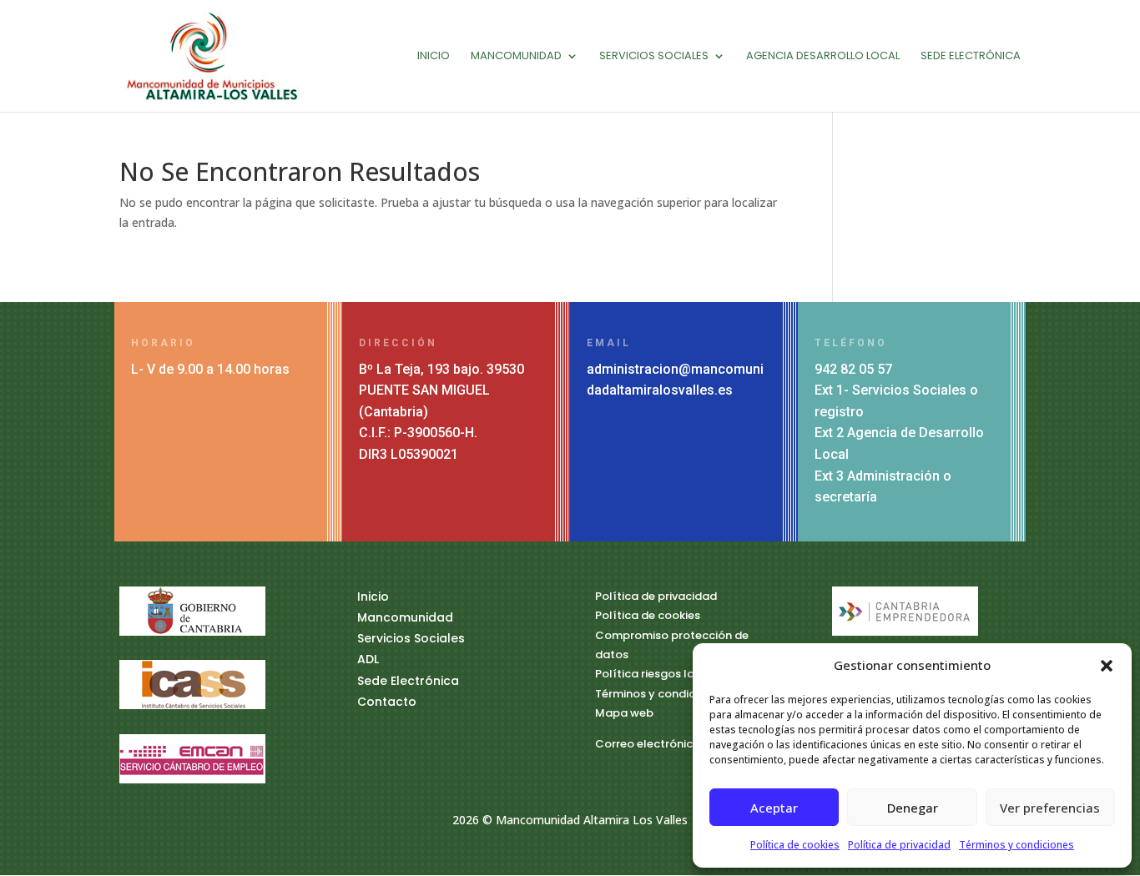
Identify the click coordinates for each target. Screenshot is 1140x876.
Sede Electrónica (971, 56)
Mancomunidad (516, 56)
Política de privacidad (899, 845)
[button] (1106, 665)
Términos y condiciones (1016, 845)
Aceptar (774, 807)
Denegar (912, 807)
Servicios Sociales (654, 56)
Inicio (433, 56)
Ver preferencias (1050, 807)
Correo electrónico (647, 744)
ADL (368, 659)
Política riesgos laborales (666, 674)
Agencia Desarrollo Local (823, 56)
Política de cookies (795, 845)
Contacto (386, 701)
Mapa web (624, 713)
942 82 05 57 (853, 369)
